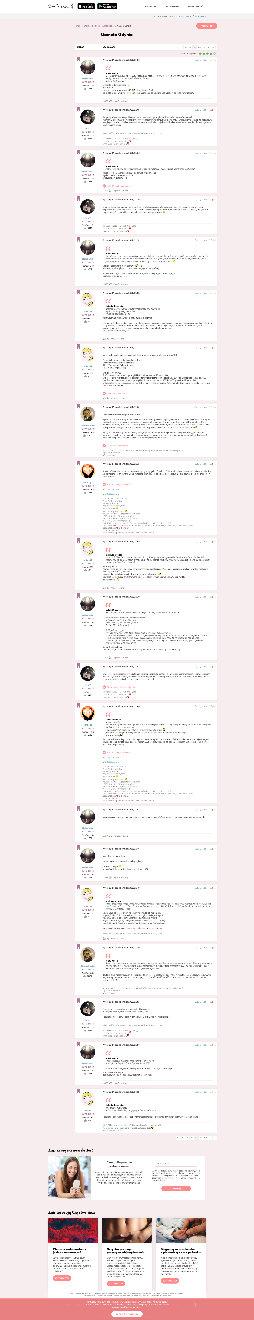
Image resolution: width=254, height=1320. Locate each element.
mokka (88, 1110)
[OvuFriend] (60, 8)
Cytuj (197, 60)
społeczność (195, 6)
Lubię (204, 60)
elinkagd (87, 482)
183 (199, 47)
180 (185, 47)
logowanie (200, 16)
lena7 (88, 128)
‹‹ (176, 47)
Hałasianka (87, 78)
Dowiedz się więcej (132, 1307)
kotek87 (88, 311)
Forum (77, 25)
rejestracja (185, 16)
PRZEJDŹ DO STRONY (127, 1314)
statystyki (151, 6)
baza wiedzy (172, 6)
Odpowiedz (206, 25)
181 (190, 47)
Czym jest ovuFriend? (164, 16)
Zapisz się (176, 1188)
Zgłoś (212, 60)
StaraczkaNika (88, 425)
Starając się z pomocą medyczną (99, 25)
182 (194, 47)
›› (213, 47)
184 (204, 47)
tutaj (163, 1180)
